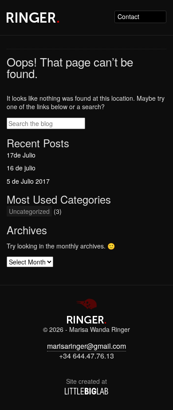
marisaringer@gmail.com (86, 346)
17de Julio (21, 154)
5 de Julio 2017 (28, 181)
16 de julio (21, 167)
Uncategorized (29, 211)
